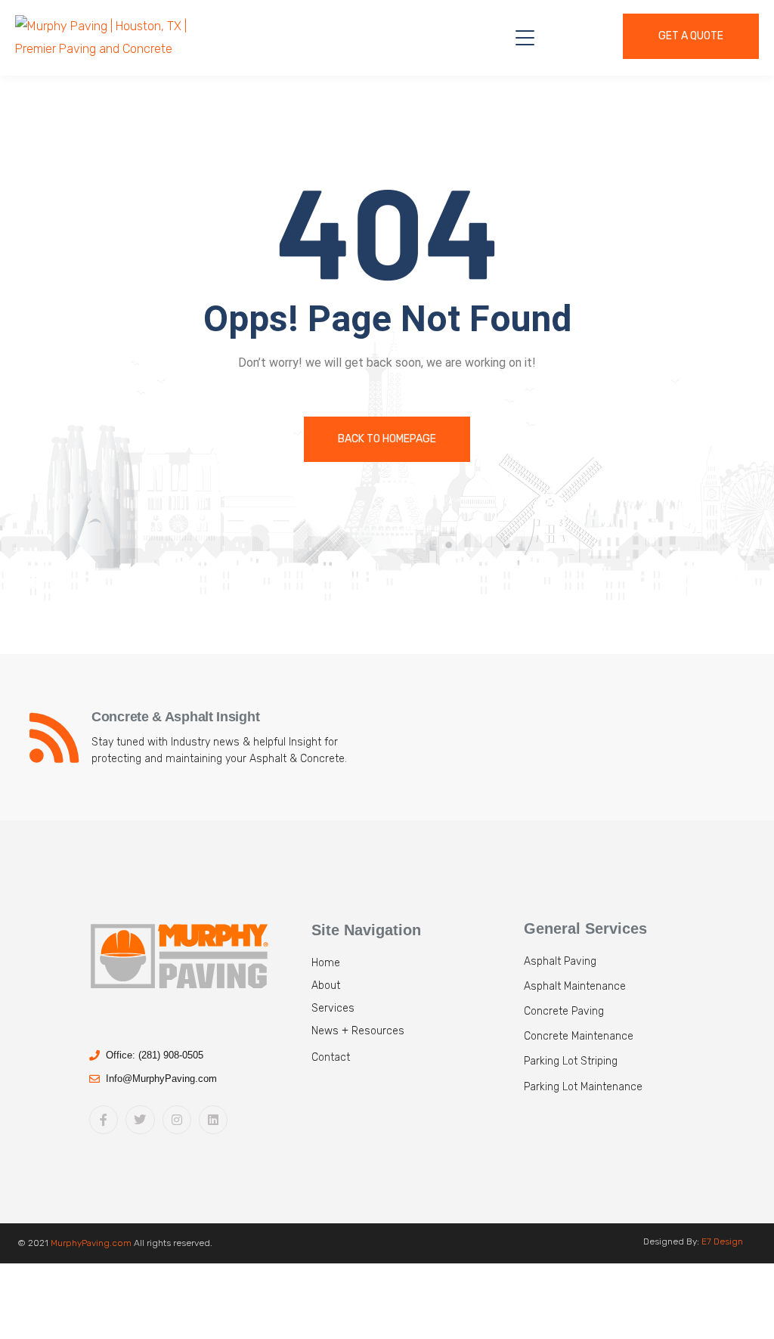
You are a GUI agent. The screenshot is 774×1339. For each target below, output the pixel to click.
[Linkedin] (213, 1119)
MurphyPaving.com (91, 1243)
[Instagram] (177, 1119)
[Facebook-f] (103, 1119)
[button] (414, 1063)
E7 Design (722, 1241)
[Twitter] (139, 1119)
